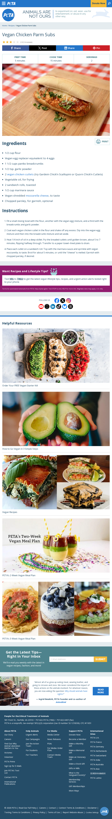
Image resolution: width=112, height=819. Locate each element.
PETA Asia (94, 769)
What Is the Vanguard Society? (77, 774)
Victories (8, 752)
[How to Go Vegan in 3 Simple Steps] (56, 422)
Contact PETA (10, 777)
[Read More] (56, 691)
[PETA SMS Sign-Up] (47, 306)
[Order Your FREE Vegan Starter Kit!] (56, 358)
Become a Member (77, 739)
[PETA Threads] (70, 306)
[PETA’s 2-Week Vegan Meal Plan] (56, 548)
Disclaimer (92, 808)
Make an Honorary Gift (77, 758)
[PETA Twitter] (62, 300)
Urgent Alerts (32, 734)
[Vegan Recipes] (56, 485)
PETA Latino (95, 778)
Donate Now (74, 734)
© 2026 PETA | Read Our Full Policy (20, 808)
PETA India (95, 760)
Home (4, 25)
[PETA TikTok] (58, 306)
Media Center (53, 734)
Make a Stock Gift (77, 763)
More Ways (74, 790)
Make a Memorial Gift (76, 751)
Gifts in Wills (74, 768)
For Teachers (32, 755)
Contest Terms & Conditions (72, 808)
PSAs (49, 743)
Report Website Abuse (73, 812)
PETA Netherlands (98, 751)
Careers (7, 739)
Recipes (12, 25)
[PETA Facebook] (56, 300)
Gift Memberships (77, 786)
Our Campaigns (33, 739)
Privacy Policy (39, 812)
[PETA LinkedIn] (52, 306)
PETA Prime (9, 761)
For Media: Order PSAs (55, 749)
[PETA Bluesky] (64, 306)
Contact (52, 808)
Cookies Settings (92, 813)
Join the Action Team (32, 744)
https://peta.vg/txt (41, 289)
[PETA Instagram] (68, 300)
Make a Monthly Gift (76, 744)
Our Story (8, 734)
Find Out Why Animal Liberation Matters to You (12, 745)
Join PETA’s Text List (11, 771)
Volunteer (8, 757)
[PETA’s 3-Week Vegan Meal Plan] (56, 612)
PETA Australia (97, 764)
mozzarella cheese (37, 195)
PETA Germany (97, 746)
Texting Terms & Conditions (17, 812)
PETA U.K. (94, 737)
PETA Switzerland (98, 755)
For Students (32, 750)
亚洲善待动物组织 (98, 773)
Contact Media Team (54, 756)
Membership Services (74, 780)
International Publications (10, 782)
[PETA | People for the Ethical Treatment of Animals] (8, 15)
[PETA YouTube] (41, 306)
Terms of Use (54, 812)
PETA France (96, 742)
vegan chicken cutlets (20, 174)
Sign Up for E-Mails (12, 766)
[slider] (10, 42)
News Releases (54, 739)
